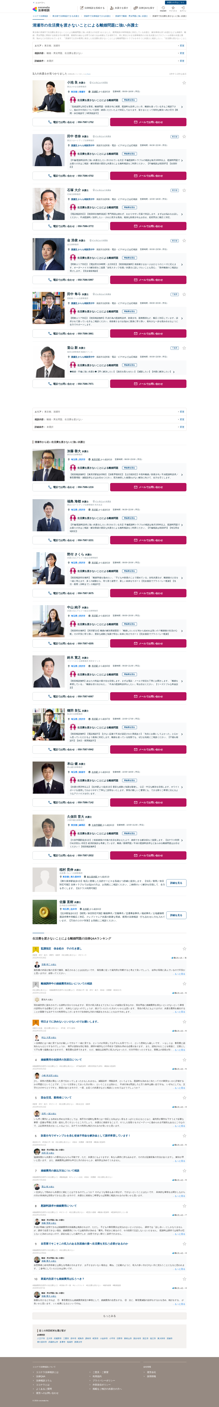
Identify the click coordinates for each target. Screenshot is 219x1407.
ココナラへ (40, 3)
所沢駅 (95, 509)
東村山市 (128, 1338)
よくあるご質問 (44, 1389)
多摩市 (62, 1342)
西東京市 (78, 1342)
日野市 (119, 1338)
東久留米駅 (92, 877)
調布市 (88, 1338)
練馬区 (82, 825)
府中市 (73, 1338)
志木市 (74, 909)
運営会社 (151, 1372)
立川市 (49, 1338)
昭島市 (81, 1338)
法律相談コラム (44, 1380)
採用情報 (151, 1376)
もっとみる (109, 1316)
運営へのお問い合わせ (47, 1393)
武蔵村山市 (53, 1342)
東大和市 (161, 1338)
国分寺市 (137, 1338)
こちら (88, 74)
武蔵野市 (58, 1338)
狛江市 (153, 1338)
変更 (182, 45)
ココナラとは (43, 1384)
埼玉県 (74, 459)
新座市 (82, 772)
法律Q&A (40, 1376)
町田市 (95, 1338)
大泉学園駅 (97, 825)
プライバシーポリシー (104, 1380)
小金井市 (104, 1338)
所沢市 (82, 459)
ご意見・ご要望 (100, 1372)
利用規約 (97, 1376)
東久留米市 (76, 877)
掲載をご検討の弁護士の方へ (107, 1389)
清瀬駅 (95, 91)
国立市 (145, 1338)
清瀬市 (82, 92)
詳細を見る (176, 882)
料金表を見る (129, 100)
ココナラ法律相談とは (47, 1372)
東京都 (74, 92)
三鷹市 (66, 1338)
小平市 (112, 1338)
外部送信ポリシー (102, 1384)
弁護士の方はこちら (175, 2)
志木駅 (95, 772)
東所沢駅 (96, 459)
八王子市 (41, 1338)
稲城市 (70, 1342)
